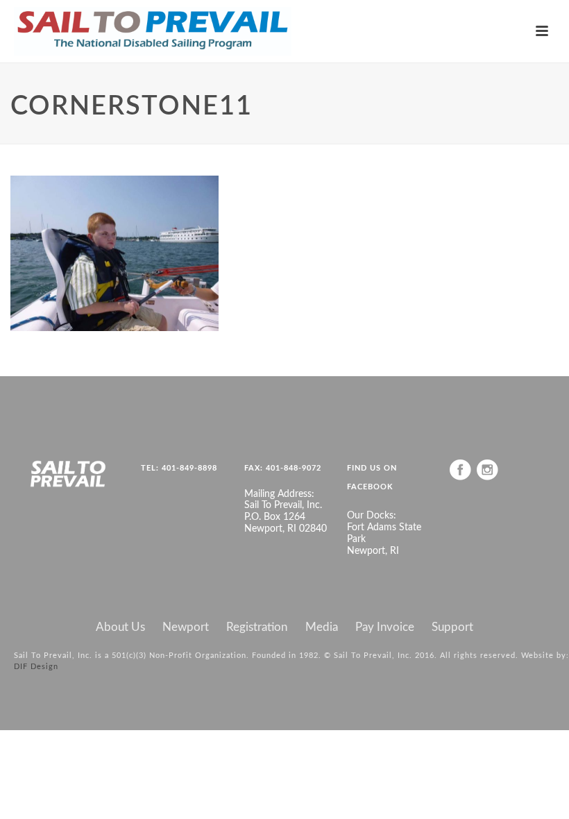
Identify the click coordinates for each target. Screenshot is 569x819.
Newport (185, 627)
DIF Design (36, 666)
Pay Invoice (384, 627)
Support (452, 627)
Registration (256, 627)
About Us (120, 627)
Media (321, 627)
